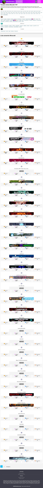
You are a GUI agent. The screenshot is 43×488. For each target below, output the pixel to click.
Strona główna (21, 473)
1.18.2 (24, 13)
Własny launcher (15, 21)
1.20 (39, 13)
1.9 (23, 11)
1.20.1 (2, 14)
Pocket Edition (6, 14)
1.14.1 (21, 12)
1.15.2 (36, 12)
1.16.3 (7, 13)
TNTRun (14, 25)
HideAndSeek (6, 25)
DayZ (9, 31)
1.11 (37, 11)
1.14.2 (24, 12)
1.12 (4, 12)
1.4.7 (1, 11)
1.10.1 (32, 11)
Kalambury (7, 20)
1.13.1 (14, 12)
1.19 (26, 13)
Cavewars (21, 25)
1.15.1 (34, 12)
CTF (38, 25)
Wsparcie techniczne (21, 474)
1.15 (31, 12)
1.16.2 (4, 13)
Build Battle (17, 25)
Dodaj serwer (19, 1)
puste (23, 20)
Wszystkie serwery (21, 477)
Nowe (18, 20)
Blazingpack (2, 21)
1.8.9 (21, 11)
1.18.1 (22, 13)
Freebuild (30, 20)
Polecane (14, 20)
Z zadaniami (7, 21)
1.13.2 (16, 12)
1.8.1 (19, 11)
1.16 (41, 12)
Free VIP (20, 21)
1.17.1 (17, 13)
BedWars (2, 25)
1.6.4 (10, 11)
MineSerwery (10, 1)
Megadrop (34, 20)
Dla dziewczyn (26, 20)
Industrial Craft (3, 31)
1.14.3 (26, 12)
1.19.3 (34, 13)
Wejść (39, 1)
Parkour (28, 25)
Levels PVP (34, 25)
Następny (8, 466)
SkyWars (10, 25)
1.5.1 (5, 11)
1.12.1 (6, 12)
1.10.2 (35, 11)
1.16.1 (2, 13)
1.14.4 (29, 12)
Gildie (2, 20)
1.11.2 (2, 12)
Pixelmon (12, 31)
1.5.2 (8, 11)
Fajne (23, 21)
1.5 (3, 11)
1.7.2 (12, 11)
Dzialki (4, 20)
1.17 (14, 13)
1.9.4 (27, 11)
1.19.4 (37, 13)
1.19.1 (29, 13)
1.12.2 (9, 12)
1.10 (29, 11)
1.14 (18, 12)
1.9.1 (25, 11)
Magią (20, 20)
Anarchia (11, 21)
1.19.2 (32, 13)
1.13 (11, 12)
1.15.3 (39, 12)
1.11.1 (39, 11)
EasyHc (31, 25)
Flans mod (16, 31)
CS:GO (7, 31)
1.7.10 (15, 11)
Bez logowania (39, 20)
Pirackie (11, 20)
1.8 (16, 461)
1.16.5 (12, 13)
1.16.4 (10, 13)
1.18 (19, 13)
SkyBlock (25, 25)
